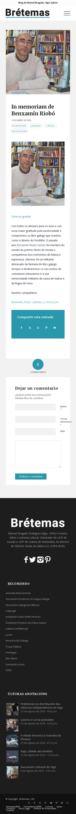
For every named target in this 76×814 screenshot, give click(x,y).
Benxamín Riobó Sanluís (31, 245)
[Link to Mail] (62, 803)
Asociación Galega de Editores (23, 605)
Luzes (9, 634)
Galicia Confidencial (17, 628)
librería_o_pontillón (45, 302)
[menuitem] (56, 13)
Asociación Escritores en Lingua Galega (27, 599)
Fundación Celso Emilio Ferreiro (23, 616)
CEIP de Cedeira (27, 542)
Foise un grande (21, 216)
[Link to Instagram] (40, 803)
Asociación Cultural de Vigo (38, 767)
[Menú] (65, 13)
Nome (63, 408)
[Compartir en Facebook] (21, 328)
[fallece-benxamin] (38, 62)
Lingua (50, 125)
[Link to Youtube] (51, 803)
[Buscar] (56, 13)
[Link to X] (29, 803)
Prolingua (11, 652)
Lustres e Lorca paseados (37, 719)
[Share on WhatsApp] (38, 328)
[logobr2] (31, 13)
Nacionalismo (19, 131)
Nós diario (11, 658)
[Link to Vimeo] (56, 803)
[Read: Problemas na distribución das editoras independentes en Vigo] (12, 709)
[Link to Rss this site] (67, 803)
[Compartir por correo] (55, 328)
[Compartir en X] (30, 328)
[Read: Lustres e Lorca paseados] (12, 724)
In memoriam (19, 125)
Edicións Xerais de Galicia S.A (32, 546)
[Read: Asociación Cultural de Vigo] (12, 772)
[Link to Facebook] (34, 803)
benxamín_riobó (21, 302)
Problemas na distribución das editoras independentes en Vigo (42, 705)
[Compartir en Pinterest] (46, 328)
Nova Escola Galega (17, 640)
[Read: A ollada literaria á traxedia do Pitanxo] (12, 740)
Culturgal (11, 610)
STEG (9, 670)
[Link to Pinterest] (45, 803)
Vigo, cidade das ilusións (36, 751)
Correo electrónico (66, 422)
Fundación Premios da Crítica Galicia (26, 622)
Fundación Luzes (15, 664)
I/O (32, 798)
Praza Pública (13, 646)
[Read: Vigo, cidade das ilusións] (12, 756)
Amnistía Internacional (18, 593)
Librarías (35, 125)
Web (62, 431)
